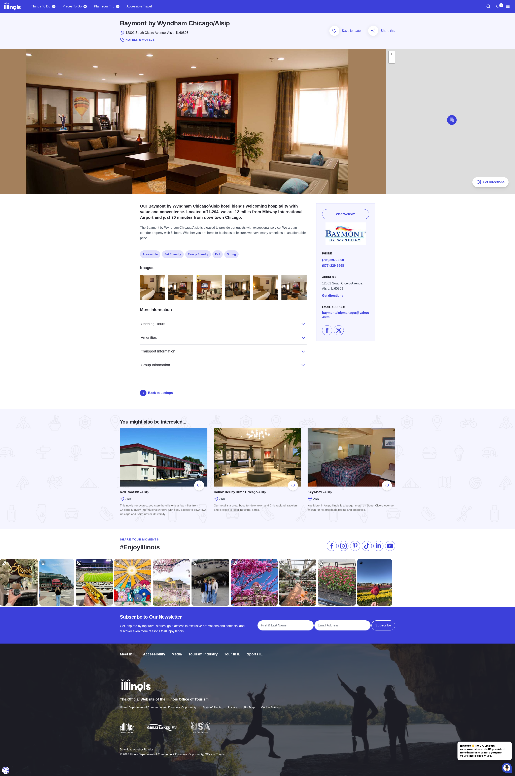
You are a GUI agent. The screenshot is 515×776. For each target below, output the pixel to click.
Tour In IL (232, 654)
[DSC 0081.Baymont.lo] (265, 287)
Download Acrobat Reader (136, 749)
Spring (231, 254)
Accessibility (154, 654)
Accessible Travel (139, 6)
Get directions (332, 295)
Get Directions (494, 182)
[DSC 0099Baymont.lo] (181, 287)
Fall (217, 254)
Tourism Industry (203, 654)
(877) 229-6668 (333, 265)
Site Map (249, 707)
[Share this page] (373, 31)
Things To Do (40, 6)
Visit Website (345, 214)
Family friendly (198, 254)
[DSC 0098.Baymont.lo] (294, 287)
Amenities (149, 338)
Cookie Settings (271, 707)
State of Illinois (212, 707)
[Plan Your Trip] (117, 6)
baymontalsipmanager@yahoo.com (345, 314)
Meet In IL (128, 654)
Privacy (232, 707)
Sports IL (255, 654)
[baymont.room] (152, 287)
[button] (452, 120)
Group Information (155, 365)
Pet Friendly (173, 254)
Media (177, 654)
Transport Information (158, 351)
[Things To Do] (53, 6)
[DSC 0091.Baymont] (237, 287)
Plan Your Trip (104, 6)
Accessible (150, 254)
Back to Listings (160, 393)
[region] (488, 6)
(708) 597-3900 (333, 260)
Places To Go (72, 6)
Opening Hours (153, 324)
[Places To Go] (85, 6)
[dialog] (5, 770)
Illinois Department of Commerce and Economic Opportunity (158, 707)
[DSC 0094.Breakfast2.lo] (209, 287)
